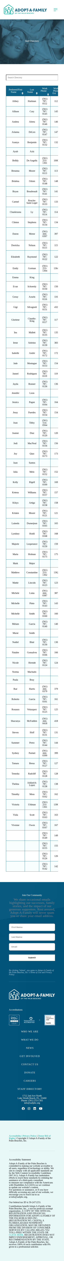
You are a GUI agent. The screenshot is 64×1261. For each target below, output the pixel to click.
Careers (30, 1081)
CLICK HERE (16, 1235)
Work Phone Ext (56, 90)
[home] (25, 9)
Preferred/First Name (15, 90)
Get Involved (30, 1056)
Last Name (30, 90)
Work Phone (44, 89)
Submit (32, 957)
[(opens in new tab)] (14, 1025)
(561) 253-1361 (35, 1100)
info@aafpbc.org (32, 1103)
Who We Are (30, 1031)
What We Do (30, 1039)
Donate (29, 1072)
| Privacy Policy (29, 1136)
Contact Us (29, 1064)
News (30, 1048)
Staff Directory (30, 1089)
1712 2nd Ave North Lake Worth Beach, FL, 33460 (32, 1096)
